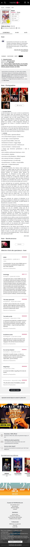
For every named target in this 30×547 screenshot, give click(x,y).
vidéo (15, 16)
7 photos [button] (20, 105)
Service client (15, 514)
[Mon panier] (28, 3)
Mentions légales (15, 507)
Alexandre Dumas (7, 59)
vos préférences (5, 537)
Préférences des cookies (15, 518)
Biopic (16, 56)
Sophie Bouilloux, (16, 63)
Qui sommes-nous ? (15, 504)
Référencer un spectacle (15, 524)
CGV (9, 517)
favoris (16, 20)
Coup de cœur (10, 56)
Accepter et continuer (15, 542)
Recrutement (15, 506)
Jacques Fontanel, (10, 66)
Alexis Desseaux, (8, 63)
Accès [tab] (25, 32)
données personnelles (17, 517)
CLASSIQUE (4, 56)
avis (15, 18)
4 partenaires (10, 536)
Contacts (15, 509)
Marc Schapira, (20, 65)
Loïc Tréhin (17, 66)
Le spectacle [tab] (6, 32)
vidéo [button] (20, 244)
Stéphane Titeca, (13, 65)
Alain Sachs (11, 62)
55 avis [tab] (17, 32)
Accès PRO (15, 526)
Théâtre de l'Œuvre (5, 26)
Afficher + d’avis (15, 390)
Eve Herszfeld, (24, 63)
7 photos (16, 14)
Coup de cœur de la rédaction (21, 49)
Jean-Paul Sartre (11, 61)
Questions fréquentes (15, 515)
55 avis (18, 12)
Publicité (15, 525)
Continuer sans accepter (15, 545)
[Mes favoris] (25, 3)
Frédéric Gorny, (4, 65)
